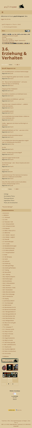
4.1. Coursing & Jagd (7, 303)
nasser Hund (5, 170)
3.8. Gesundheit (6, 272)
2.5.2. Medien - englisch (8, 237)
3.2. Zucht (5, 259)
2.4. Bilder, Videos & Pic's (8, 230)
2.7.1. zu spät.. (6, 244)
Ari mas (12, 144)
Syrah (11, 73)
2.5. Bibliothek (6, 233)
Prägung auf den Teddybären (9, 89)
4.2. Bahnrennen (6, 305)
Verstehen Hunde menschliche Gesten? (12, 135)
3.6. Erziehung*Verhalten (9, 268)
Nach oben (4, 189)
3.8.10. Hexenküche (7, 296)
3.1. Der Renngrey (7, 257)
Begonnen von (11, 68)
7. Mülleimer (5, 356)
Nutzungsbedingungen (8, 42)
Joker (11, 171)
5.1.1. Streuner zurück (8, 329)
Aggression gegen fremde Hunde (10, 158)
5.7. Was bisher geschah (8, 342)
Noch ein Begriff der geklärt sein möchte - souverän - (16, 77)
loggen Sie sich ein (5, 19)
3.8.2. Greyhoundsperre (8, 276)
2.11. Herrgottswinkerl (8, 252)
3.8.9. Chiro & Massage (8, 294)
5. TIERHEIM (5, 325)
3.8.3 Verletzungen (7, 279)
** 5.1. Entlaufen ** (7, 327)
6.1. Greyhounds (6, 347)
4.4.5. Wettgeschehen (8, 320)
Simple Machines (13, 424)
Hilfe (9, 420)
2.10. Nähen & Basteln (8, 250)
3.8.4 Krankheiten (7, 281)
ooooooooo (5, 213)
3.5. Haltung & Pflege (8, 265)
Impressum (5, 40)
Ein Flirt (4, 147)
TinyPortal (4, 420)
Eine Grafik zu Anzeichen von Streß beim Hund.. (14, 94)
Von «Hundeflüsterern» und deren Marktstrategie (15, 71)
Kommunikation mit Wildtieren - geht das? (13, 99)
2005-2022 (28, 424)
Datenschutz (22, 40)
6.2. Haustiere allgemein (8, 349)
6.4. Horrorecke (6, 353)
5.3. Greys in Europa (7, 334)
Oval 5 (11, 78)
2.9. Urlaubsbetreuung (8, 248)
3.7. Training (5, 270)
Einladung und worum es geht (10, 36)
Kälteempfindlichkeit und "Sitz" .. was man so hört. (15, 130)
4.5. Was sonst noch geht (9, 323)
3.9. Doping (5, 298)
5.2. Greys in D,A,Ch (7, 331)
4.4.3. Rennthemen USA (8, 316)
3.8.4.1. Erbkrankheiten (8, 283)
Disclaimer (11, 40)
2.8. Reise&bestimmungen (9, 246)
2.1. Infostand (6, 217)
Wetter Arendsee (15, 391)
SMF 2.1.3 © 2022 (5, 424)
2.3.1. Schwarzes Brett (8, 224)
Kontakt (4, 37)
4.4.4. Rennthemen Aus (8, 318)
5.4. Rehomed (6, 336)
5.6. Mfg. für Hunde (7, 340)
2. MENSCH (5, 215)
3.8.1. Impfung (6, 274)
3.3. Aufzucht (5, 261)
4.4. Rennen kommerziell (9, 309)
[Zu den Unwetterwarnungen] (14, 395)
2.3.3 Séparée (6, 228)
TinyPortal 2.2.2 (21, 424)
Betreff (4, 68)
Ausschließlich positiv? (8, 111)
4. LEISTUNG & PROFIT (8, 301)
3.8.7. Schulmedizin (7, 290)
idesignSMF (16, 426)
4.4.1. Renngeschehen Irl (8, 312)
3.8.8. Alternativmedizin (8, 292)
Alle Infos (19, 410)
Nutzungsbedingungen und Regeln (19, 420)
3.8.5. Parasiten (6, 285)
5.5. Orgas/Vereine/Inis (8, 338)
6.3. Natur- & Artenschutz (9, 351)
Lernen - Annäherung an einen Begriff (12, 152)
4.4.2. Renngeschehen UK (9, 314)
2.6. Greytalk (5, 239)
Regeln (16, 40)
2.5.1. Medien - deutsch (8, 235)
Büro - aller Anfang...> (7, 39)
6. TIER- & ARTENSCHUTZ (9, 344)
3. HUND (4, 255)
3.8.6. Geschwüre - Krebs (8, 287)
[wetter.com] (11, 410)
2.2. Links (4, 219)
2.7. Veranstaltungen (8, 241)
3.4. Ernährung (6, 263)
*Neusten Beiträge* (7, 207)
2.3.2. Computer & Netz (8, 226)
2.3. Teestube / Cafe (7, 222)
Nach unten (5, 64)
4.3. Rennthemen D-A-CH (9, 307)
